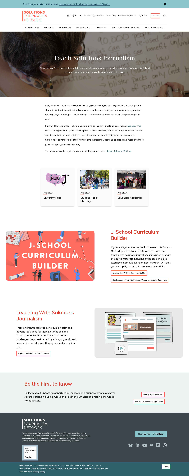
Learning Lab (82, 28)
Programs (63, 28)
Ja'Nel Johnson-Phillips (119, 151)
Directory (102, 28)
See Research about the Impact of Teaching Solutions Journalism (140, 280)
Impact (47, 28)
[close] (164, 4)
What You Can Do (153, 28)
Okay (166, 466)
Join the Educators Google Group (149, 402)
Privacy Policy (39, 471)
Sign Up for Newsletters (153, 394)
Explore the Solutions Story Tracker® (33, 353)
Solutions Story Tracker (125, 28)
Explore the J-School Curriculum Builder (129, 273)
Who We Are (31, 28)
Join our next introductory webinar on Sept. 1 (84, 4)
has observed (134, 126)
